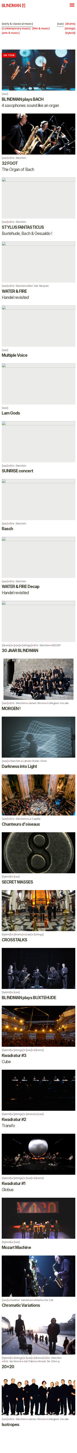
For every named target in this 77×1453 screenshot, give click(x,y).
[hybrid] (70, 32)
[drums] (70, 23)
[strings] (70, 28)
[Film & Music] (41, 28)
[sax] (60, 23)
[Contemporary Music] (16, 28)
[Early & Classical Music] (17, 23)
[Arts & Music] (10, 32)
